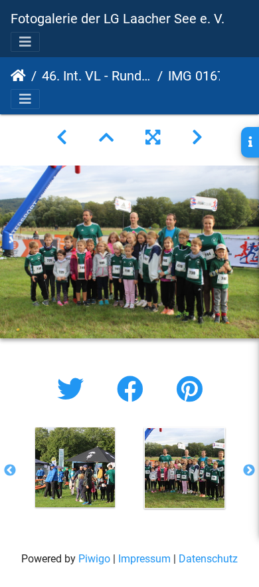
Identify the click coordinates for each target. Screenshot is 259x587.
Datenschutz (208, 558)
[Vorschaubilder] (106, 138)
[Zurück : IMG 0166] (62, 138)
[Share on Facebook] (133, 390)
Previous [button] (10, 470)
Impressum (144, 558)
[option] (75, 467)
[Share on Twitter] (74, 390)
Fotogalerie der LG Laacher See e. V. (117, 19)
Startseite (18, 76)
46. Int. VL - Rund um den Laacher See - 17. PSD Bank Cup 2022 (97, 76)
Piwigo (94, 558)
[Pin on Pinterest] (189, 390)
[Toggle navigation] (25, 42)
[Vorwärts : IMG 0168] (197, 138)
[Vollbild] (153, 138)
